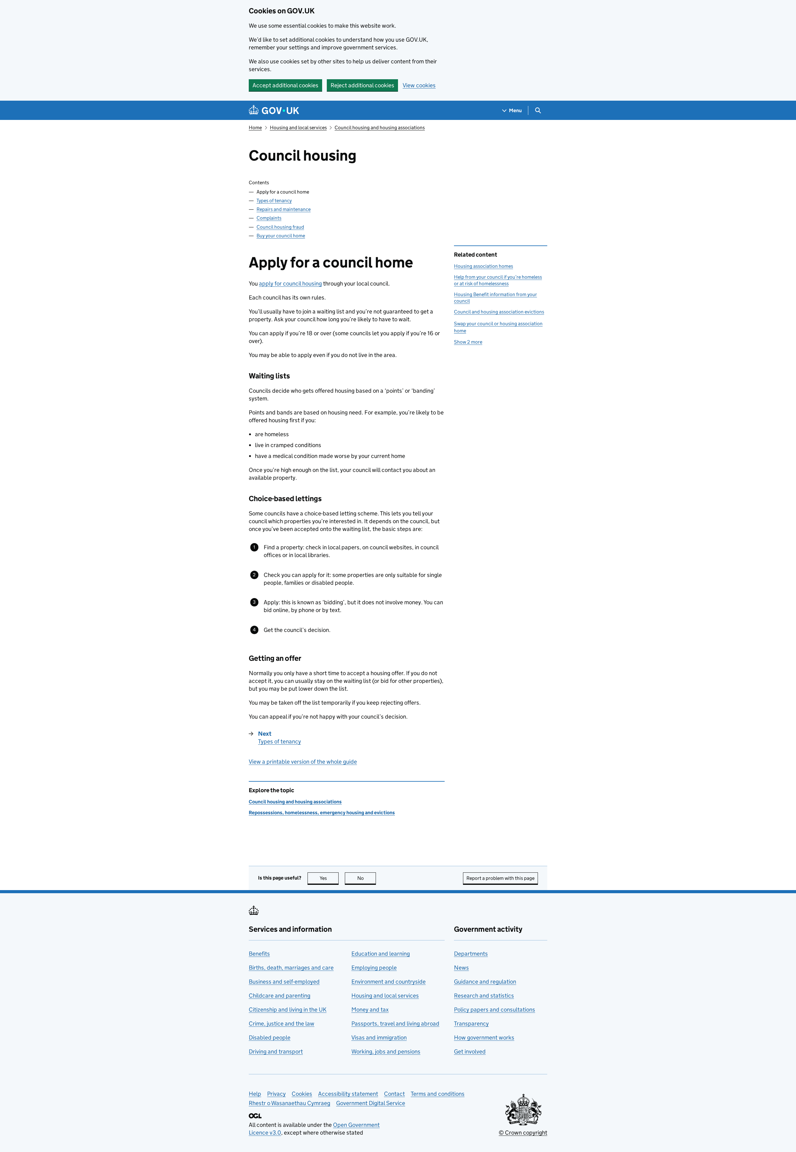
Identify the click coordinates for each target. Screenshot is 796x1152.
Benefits (259, 953)
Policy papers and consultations (494, 1009)
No (366, 878)
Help (255, 1093)
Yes (329, 878)
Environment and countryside (388, 981)
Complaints (269, 218)
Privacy (276, 1093)
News (461, 967)
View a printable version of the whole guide (303, 761)
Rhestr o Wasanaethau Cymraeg (289, 1103)
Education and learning (380, 953)
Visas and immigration (379, 1037)
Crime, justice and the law (281, 1023)
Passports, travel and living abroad (395, 1023)
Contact (394, 1093)
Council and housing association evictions (499, 312)
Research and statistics (484, 995)
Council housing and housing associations (380, 127)
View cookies (419, 85)
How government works (484, 1037)
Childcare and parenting (279, 995)
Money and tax (370, 1009)
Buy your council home (281, 236)
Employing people (374, 967)
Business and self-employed (284, 981)
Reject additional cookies (362, 85)
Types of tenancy (274, 200)
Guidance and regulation (485, 981)
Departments (471, 953)
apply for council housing (290, 283)
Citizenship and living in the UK (287, 1009)
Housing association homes (483, 266)
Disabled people (269, 1037)
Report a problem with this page (500, 878)
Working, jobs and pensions (385, 1051)
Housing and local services (298, 127)
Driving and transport (276, 1051)
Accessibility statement (348, 1093)
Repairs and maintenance (284, 209)
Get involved (470, 1051)
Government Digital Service (370, 1103)
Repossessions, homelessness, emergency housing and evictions (322, 813)
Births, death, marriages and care (291, 967)
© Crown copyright (523, 1132)
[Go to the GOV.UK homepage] (274, 110)
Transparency (471, 1023)
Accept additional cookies (285, 85)
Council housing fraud (280, 227)
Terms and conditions (438, 1093)
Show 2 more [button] (468, 342)
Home (255, 127)
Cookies (302, 1093)
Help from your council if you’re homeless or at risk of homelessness (498, 280)
